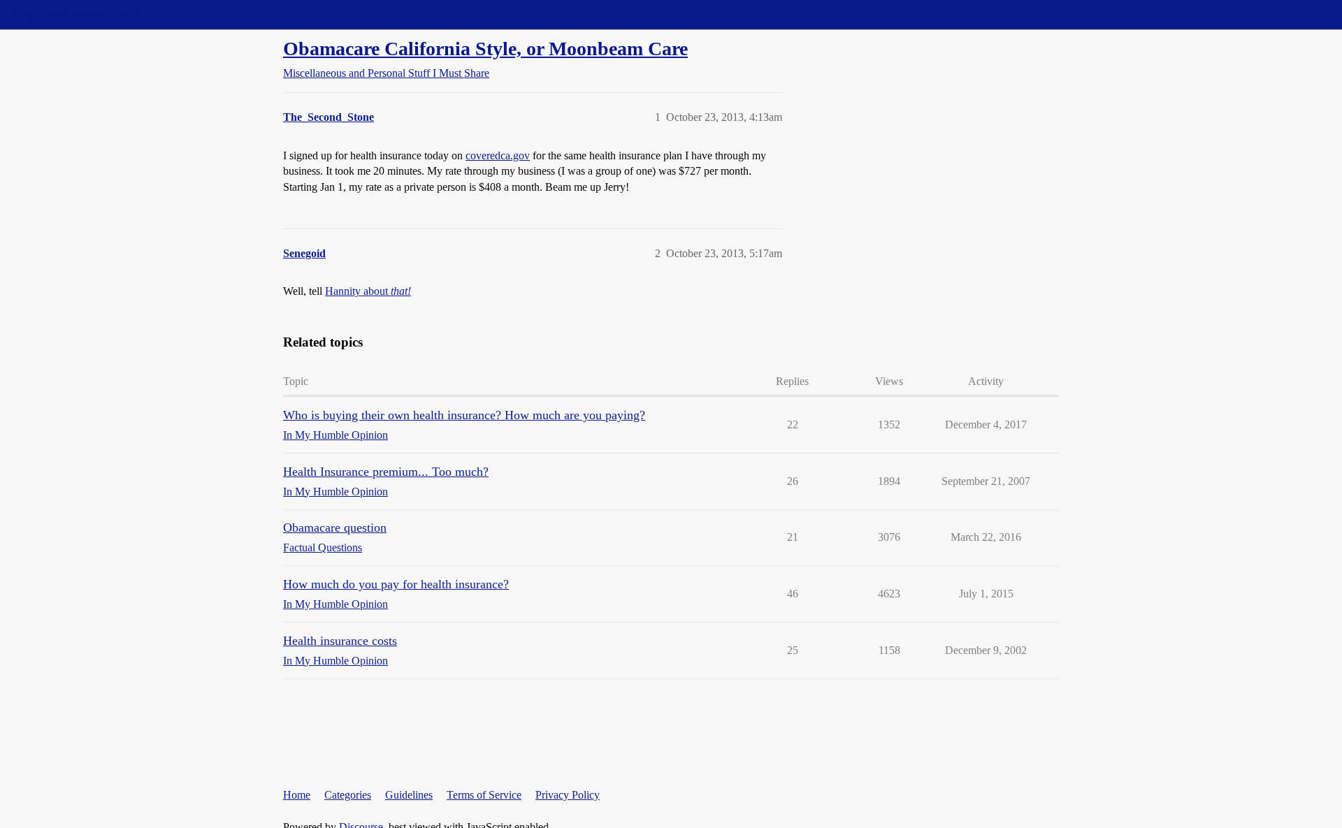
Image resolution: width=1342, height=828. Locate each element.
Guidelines (409, 795)
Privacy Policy (567, 795)
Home (296, 795)
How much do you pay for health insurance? (396, 584)
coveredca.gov (498, 155)
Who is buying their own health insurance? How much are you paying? (464, 415)
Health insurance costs (340, 641)
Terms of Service (484, 795)
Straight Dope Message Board (73, 14)
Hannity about (368, 291)
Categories (347, 795)
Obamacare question (335, 528)
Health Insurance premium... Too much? (386, 472)
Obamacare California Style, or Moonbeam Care (485, 48)
